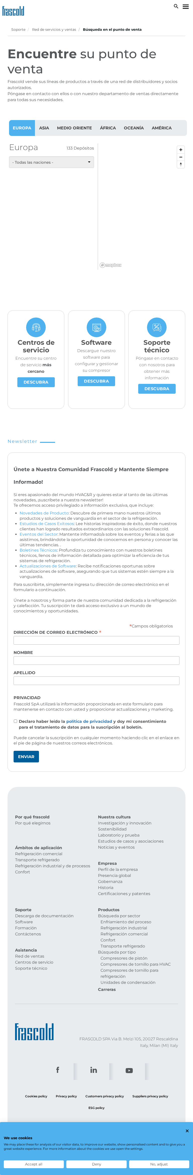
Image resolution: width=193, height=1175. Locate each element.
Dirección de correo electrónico (57, 632)
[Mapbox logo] (111, 265)
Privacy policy (66, 1096)
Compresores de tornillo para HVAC (136, 964)
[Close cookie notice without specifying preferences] (187, 1131)
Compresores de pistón (124, 958)
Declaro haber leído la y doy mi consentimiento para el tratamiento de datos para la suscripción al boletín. (92, 724)
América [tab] (162, 128)
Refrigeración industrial (124, 928)
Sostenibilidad (112, 829)
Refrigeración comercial (38, 853)
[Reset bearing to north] (180, 164)
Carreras (107, 989)
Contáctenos (28, 934)
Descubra (36, 382)
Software (24, 922)
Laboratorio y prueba (118, 835)
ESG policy (96, 1108)
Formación (26, 928)
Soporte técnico (31, 968)
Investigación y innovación (125, 823)
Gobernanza (110, 881)
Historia (105, 887)
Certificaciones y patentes (124, 893)
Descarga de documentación (44, 915)
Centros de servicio (34, 962)
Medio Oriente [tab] (74, 128)
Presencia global (114, 875)
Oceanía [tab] (134, 128)
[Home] (14, 10)
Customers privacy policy (104, 1096)
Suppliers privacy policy (150, 1096)
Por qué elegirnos (33, 823)
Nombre (23, 652)
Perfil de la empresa (118, 869)
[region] (142, 207)
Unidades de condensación (128, 982)
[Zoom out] (180, 157)
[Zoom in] (180, 149)
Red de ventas (29, 956)
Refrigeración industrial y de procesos (52, 866)
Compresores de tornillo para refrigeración (129, 973)
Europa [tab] (22, 128)
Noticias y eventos (116, 847)
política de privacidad (89, 721)
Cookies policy (36, 1096)
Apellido (24, 672)
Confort (22, 872)
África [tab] (108, 128)
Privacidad (27, 697)
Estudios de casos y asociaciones (131, 841)
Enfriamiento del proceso (126, 922)
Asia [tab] (44, 128)
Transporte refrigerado (37, 859)
